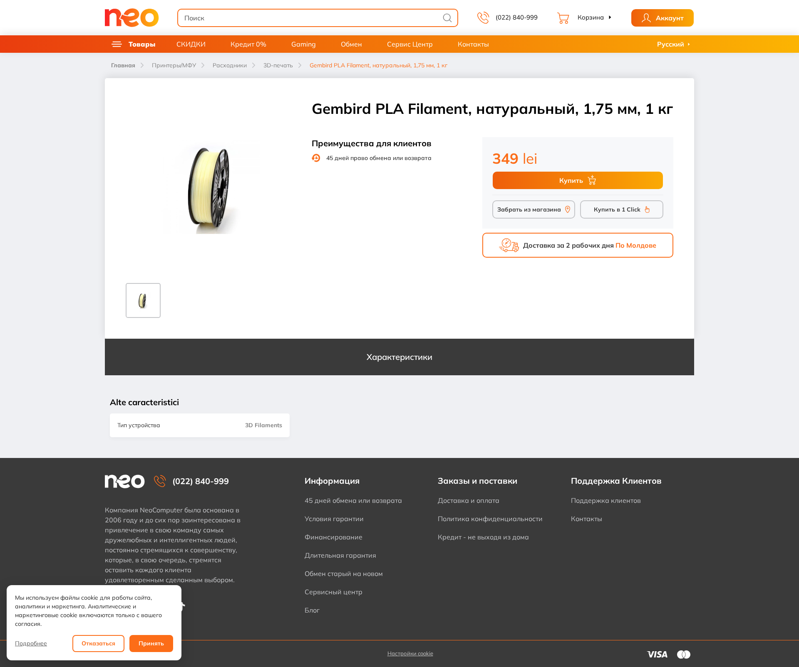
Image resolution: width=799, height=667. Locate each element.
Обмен (351, 44)
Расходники (230, 65)
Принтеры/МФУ (174, 65)
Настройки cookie (410, 653)
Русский (670, 44)
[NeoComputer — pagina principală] (125, 481)
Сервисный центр (333, 592)
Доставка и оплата (468, 500)
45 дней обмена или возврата (353, 500)
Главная (123, 65)
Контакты (473, 44)
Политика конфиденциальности (490, 518)
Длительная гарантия (340, 555)
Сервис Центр (410, 44)
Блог (312, 610)
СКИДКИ (191, 44)
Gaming (303, 44)
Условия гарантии (334, 518)
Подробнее (31, 643)
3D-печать (278, 65)
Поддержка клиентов (606, 500)
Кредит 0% (248, 44)
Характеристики (399, 357)
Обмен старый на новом (344, 573)
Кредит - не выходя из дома (483, 537)
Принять (151, 643)
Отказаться (98, 643)
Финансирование (333, 537)
